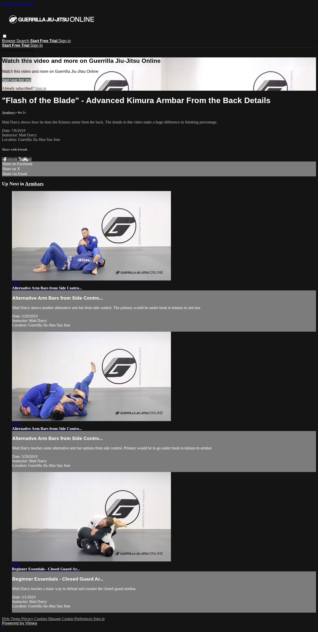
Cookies (41, 619)
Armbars (8, 112)
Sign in (64, 41)
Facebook (10, 159)
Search (23, 41)
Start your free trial (16, 80)
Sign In (36, 45)
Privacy (27, 619)
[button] (4, 36)
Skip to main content (18, 4)
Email (27, 159)
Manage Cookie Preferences (70, 619)
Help (6, 619)
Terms (16, 619)
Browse (9, 41)
